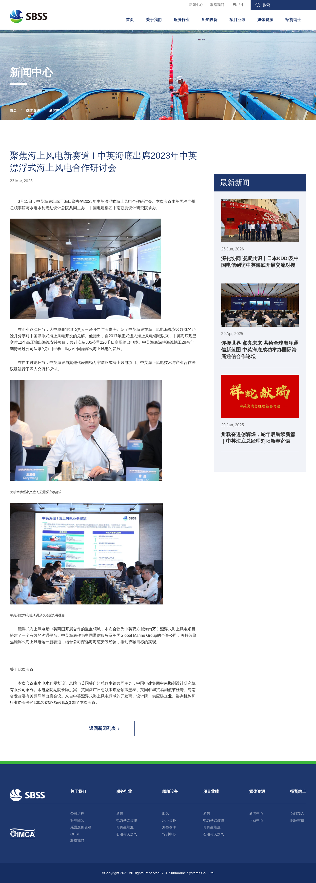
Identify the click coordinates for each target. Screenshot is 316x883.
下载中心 (256, 820)
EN (235, 5)
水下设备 (169, 820)
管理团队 (77, 820)
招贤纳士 (293, 20)
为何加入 (297, 813)
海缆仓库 (169, 827)
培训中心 (169, 834)
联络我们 (217, 5)
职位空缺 (297, 820)
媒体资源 (265, 20)
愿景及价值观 (80, 827)
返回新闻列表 (102, 728)
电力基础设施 (126, 820)
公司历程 (77, 813)
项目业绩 (237, 20)
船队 (165, 813)
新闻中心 (196, 5)
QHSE (75, 834)
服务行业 (182, 20)
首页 (130, 20)
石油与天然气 (126, 834)
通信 (119, 813)
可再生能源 (125, 827)
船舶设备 (209, 20)
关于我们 (154, 20)
